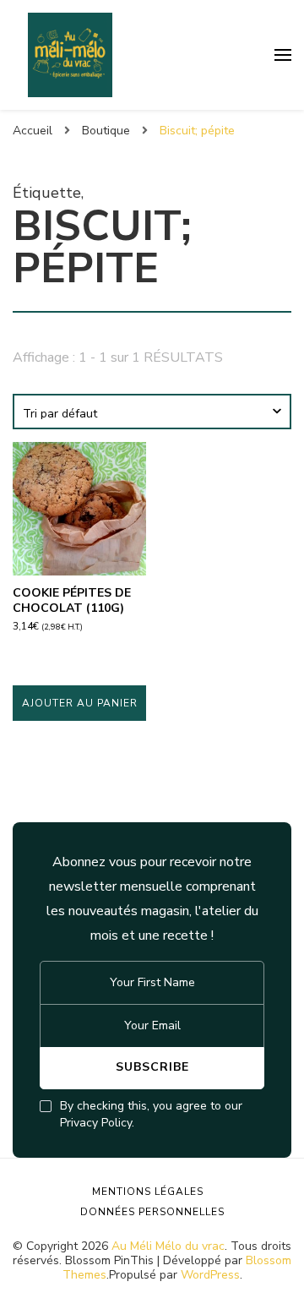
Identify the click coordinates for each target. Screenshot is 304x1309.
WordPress (210, 1275)
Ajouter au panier (80, 703)
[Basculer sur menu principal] (282, 55)
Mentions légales (148, 1191)
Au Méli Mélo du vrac (168, 1246)
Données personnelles (152, 1212)
